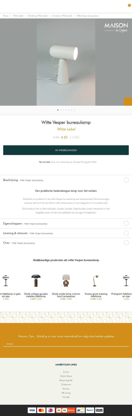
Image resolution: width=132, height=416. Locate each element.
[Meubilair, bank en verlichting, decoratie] (66, 6)
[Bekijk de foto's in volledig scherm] (128, 102)
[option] (66, 62)
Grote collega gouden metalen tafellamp (36, 295)
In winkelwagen (66, 150)
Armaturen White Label (62, 16)
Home (5, 16)
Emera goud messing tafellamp (96, 295)
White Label (18, 16)
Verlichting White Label (37, 16)
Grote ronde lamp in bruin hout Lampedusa (66, 295)
